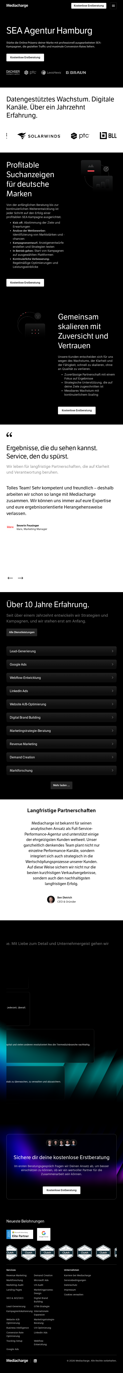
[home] (17, 6)
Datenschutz (70, 1285)
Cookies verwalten (73, 1295)
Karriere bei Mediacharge (77, 1275)
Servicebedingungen (75, 1280)
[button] (113, 6)
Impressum (70, 1290)
